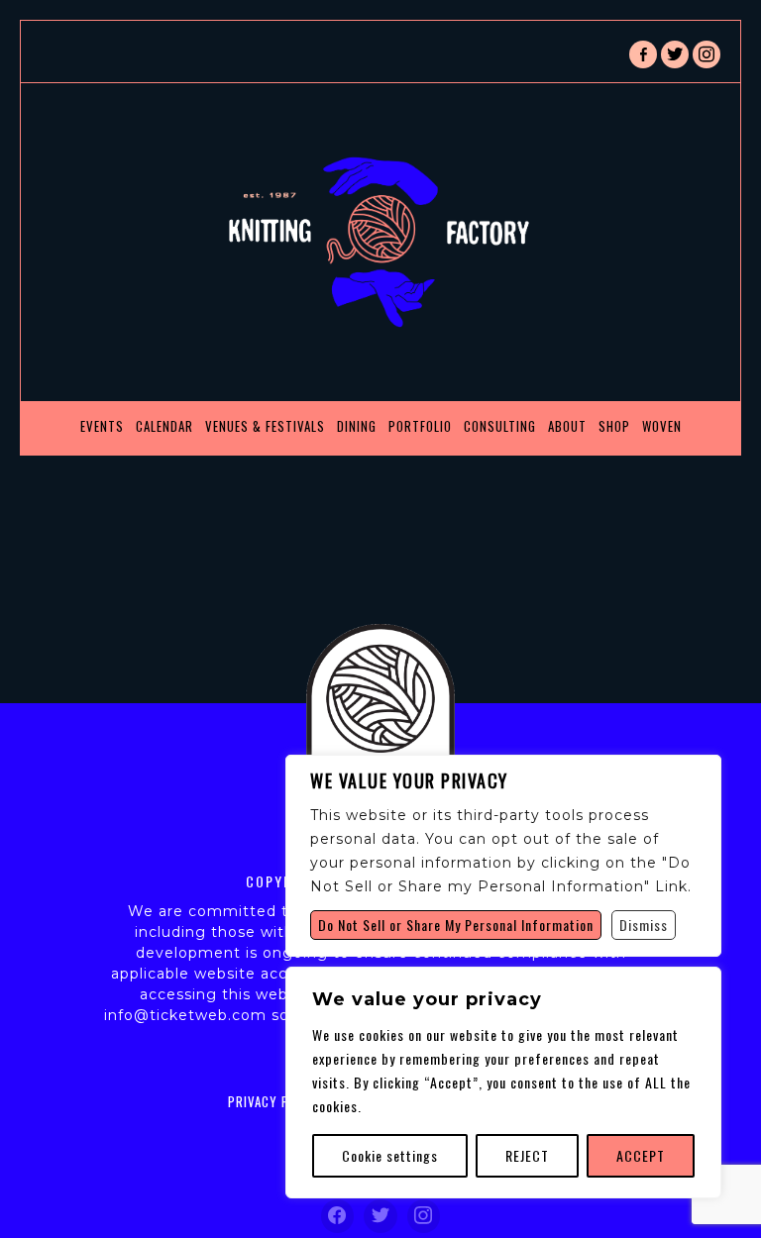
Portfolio (420, 426)
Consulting (500, 426)
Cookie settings (390, 1155)
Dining (357, 426)
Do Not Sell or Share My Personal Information (456, 924)
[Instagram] (424, 1216)
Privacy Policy (275, 1101)
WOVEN (662, 426)
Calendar (164, 426)
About (567, 426)
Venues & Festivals (265, 426)
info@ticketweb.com (185, 1015)
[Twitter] (380, 1216)
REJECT (527, 1155)
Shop (614, 426)
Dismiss (643, 924)
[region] (503, 1082)
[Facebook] (338, 1216)
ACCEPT (640, 1155)
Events (102, 426)
